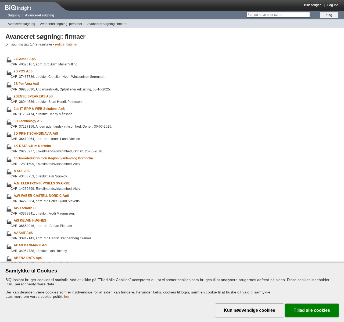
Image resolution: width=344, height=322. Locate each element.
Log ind (332, 5)
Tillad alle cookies (312, 310)
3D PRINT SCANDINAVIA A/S (36, 133)
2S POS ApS (23, 71)
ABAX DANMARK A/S (30, 245)
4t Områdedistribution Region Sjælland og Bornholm (53, 158)
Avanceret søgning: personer (61, 24)
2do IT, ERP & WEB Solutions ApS (39, 109)
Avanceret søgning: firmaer (107, 24)
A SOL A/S (22, 171)
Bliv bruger (312, 5)
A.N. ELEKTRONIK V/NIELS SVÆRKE (42, 183)
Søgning (14, 15)
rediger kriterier (66, 44)
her (67, 296)
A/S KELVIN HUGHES (30, 220)
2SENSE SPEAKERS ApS (33, 96)
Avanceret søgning (39, 15)
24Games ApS (25, 59)
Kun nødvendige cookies (249, 310)
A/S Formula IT (25, 208)
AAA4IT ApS (23, 233)
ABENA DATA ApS (28, 258)
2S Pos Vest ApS (26, 84)
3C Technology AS (28, 121)
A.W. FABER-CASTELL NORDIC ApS (41, 196)
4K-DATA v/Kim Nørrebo (32, 146)
